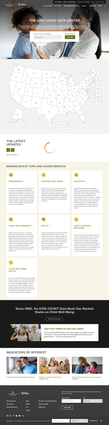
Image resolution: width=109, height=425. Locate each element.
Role (84, 397)
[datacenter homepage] (22, 4)
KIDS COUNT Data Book (54, 319)
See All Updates (11, 155)
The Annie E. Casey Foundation (65, 2)
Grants (98, 2)
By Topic (58, 6)
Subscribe (67, 407)
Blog (103, 2)
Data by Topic (10, 404)
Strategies (87, 2)
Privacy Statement (43, 404)
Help (100, 6)
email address (65, 397)
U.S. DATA (70, 37)
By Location (47, 6)
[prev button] (8, 150)
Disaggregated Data (71, 6)
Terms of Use (41, 407)
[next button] (12, 150)
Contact (28, 410)
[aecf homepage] (9, 4)
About (84, 6)
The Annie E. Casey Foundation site (47, 401)
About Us (80, 2)
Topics (93, 2)
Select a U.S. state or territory (42, 34)
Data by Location (10, 401)
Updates (92, 6)
